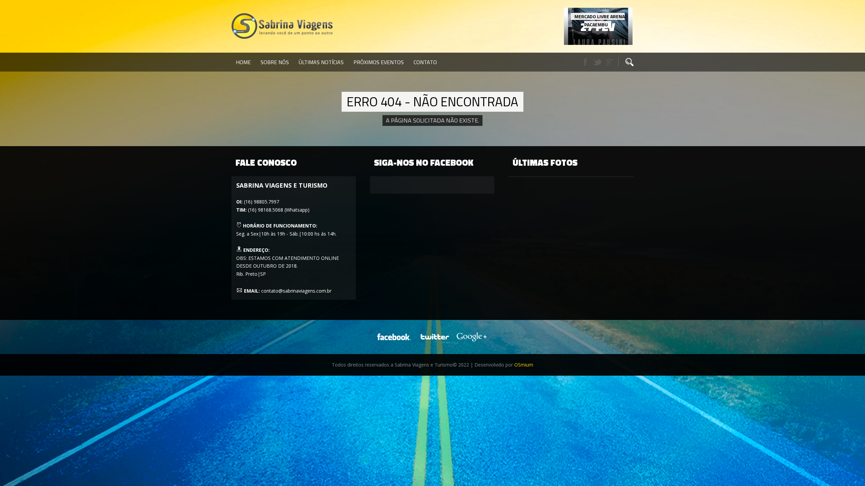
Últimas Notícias (321, 62)
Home (243, 62)
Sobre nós (275, 62)
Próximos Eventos (378, 62)
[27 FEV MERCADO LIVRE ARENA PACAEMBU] (598, 43)
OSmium (523, 364)
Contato (425, 62)
